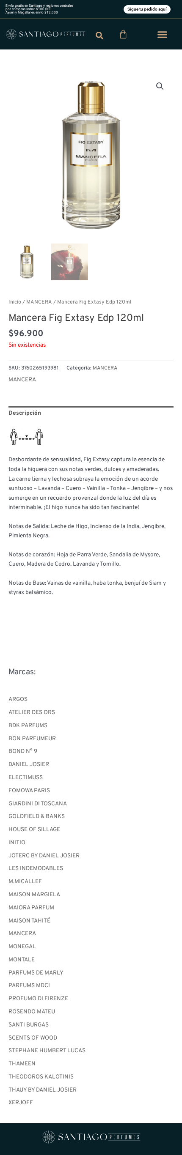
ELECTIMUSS (25, 777)
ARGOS (18, 699)
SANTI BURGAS (28, 1025)
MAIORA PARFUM (31, 907)
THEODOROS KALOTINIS (41, 1077)
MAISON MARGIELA (34, 894)
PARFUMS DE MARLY (35, 973)
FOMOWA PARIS (29, 790)
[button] (162, 34)
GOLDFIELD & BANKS (36, 816)
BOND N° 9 (22, 751)
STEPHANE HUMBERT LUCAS (46, 1050)
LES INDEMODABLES (35, 868)
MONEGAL (22, 946)
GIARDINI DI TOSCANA (37, 803)
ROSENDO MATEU (31, 1011)
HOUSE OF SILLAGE (34, 829)
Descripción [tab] (24, 413)
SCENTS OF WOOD (32, 1038)
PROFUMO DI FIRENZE (38, 998)
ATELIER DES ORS (31, 712)
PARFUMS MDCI (29, 985)
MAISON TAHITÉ (29, 921)
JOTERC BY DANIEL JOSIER (44, 855)
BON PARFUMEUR (32, 738)
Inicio (14, 302)
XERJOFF (20, 1102)
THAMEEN (22, 1063)
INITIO (16, 842)
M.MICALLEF (25, 881)
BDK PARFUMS (27, 725)
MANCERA (22, 933)
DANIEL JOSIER (28, 764)
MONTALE (21, 959)
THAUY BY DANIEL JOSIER (42, 1090)
